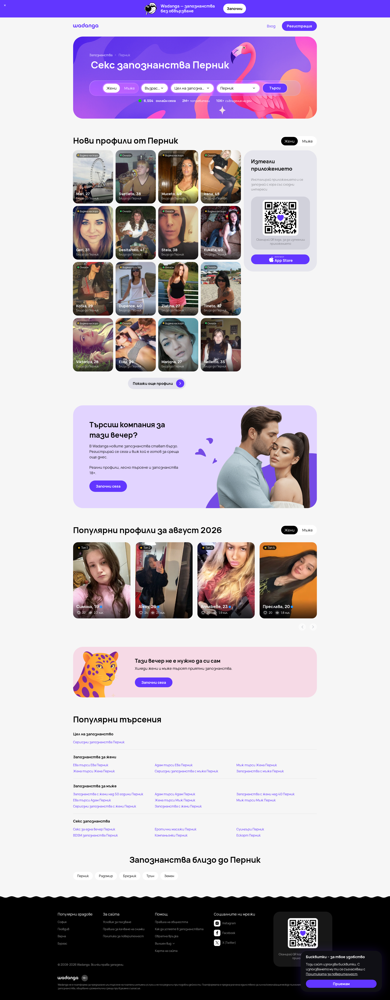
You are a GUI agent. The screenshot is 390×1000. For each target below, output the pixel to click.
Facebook (228, 933)
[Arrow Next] (313, 627)
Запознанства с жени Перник (178, 806)
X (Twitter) (229, 943)
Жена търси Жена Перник (94, 771)
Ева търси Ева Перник (90, 765)
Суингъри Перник (250, 829)
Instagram (229, 923)
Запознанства (101, 55)
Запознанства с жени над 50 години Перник (108, 794)
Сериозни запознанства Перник (99, 742)
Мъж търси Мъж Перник (256, 800)
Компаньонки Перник (171, 835)
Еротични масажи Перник (175, 829)
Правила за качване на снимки (123, 929)
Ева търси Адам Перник (92, 800)
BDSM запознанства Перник (95, 835)
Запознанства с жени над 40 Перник (265, 794)
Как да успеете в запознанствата (179, 929)
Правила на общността (171, 922)
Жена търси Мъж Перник (175, 800)
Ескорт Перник (248, 835)
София (62, 922)
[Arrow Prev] (302, 627)
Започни (234, 8)
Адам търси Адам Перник (175, 794)
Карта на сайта (166, 951)
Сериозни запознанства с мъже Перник (186, 771)
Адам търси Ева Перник (174, 765)
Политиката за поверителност (332, 974)
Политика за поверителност (123, 936)
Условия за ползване (117, 922)
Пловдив (63, 929)
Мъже (129, 88)
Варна (62, 936)
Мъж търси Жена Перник (256, 765)
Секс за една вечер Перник (94, 829)
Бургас (62, 943)
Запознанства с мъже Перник (260, 771)
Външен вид (163, 943)
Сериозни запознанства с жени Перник (104, 806)
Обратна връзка (166, 936)
